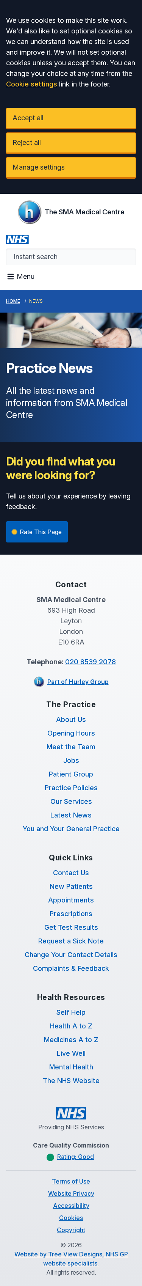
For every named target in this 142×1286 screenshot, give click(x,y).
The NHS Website (71, 1081)
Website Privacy (71, 1193)
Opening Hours (71, 733)
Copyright (71, 1230)
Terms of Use (71, 1181)
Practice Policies (71, 788)
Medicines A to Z (71, 1040)
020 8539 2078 (90, 662)
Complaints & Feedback (71, 968)
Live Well (71, 1053)
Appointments (71, 900)
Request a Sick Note (71, 941)
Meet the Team (71, 747)
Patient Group (71, 774)
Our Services (71, 801)
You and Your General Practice (71, 829)
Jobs (71, 760)
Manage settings (38, 167)
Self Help (71, 1012)
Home (13, 301)
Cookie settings (31, 84)
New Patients (71, 886)
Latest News (71, 815)
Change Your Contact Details (71, 955)
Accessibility (71, 1205)
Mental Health (71, 1067)
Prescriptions (71, 914)
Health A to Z (71, 1026)
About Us (71, 719)
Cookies (71, 1218)
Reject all (26, 142)
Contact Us (71, 873)
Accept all (28, 118)
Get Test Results (71, 927)
